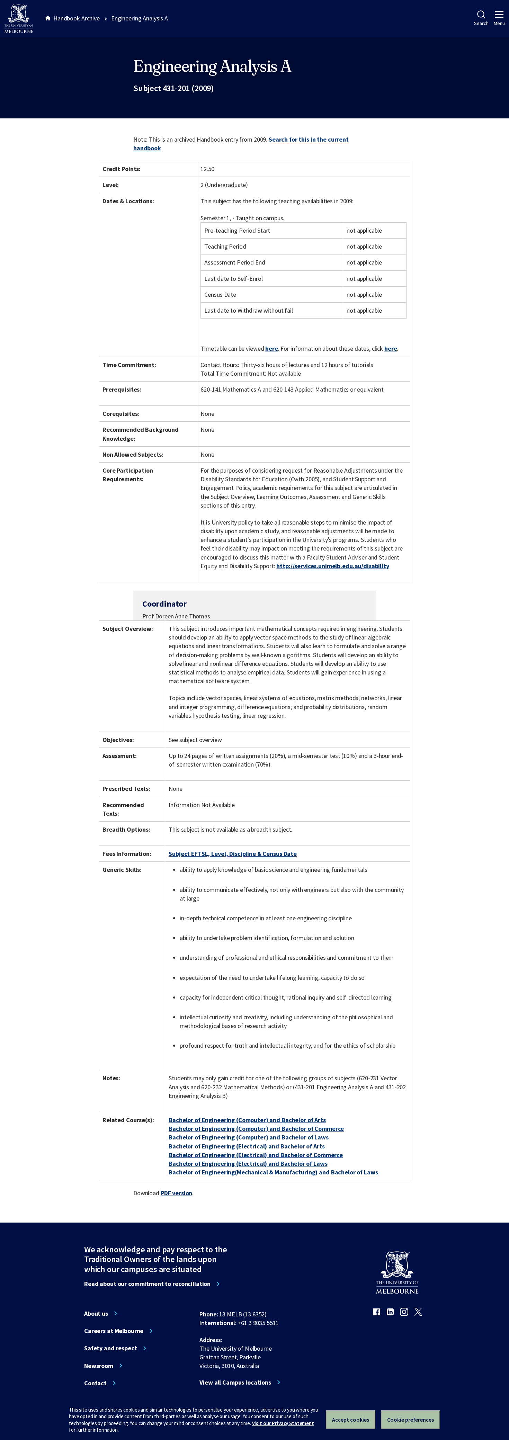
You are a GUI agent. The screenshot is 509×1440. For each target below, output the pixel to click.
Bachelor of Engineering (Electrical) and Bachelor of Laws (248, 1164)
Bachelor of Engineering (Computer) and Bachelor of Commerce (256, 1129)
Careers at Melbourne (113, 1331)
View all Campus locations (235, 1382)
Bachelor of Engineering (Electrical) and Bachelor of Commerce (256, 1155)
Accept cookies (350, 1419)
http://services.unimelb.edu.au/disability (332, 566)
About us (96, 1313)
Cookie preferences (410, 1419)
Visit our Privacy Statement (283, 1423)
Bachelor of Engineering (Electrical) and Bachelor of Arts (246, 1146)
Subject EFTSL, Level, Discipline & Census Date (233, 854)
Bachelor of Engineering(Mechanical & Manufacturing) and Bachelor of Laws (273, 1172)
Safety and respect (110, 1348)
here (271, 348)
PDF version (177, 1193)
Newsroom (98, 1366)
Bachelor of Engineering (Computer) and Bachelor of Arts (247, 1120)
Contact (95, 1383)
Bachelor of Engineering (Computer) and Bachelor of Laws (249, 1137)
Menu (499, 23)
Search (481, 23)
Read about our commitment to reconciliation (147, 1284)
